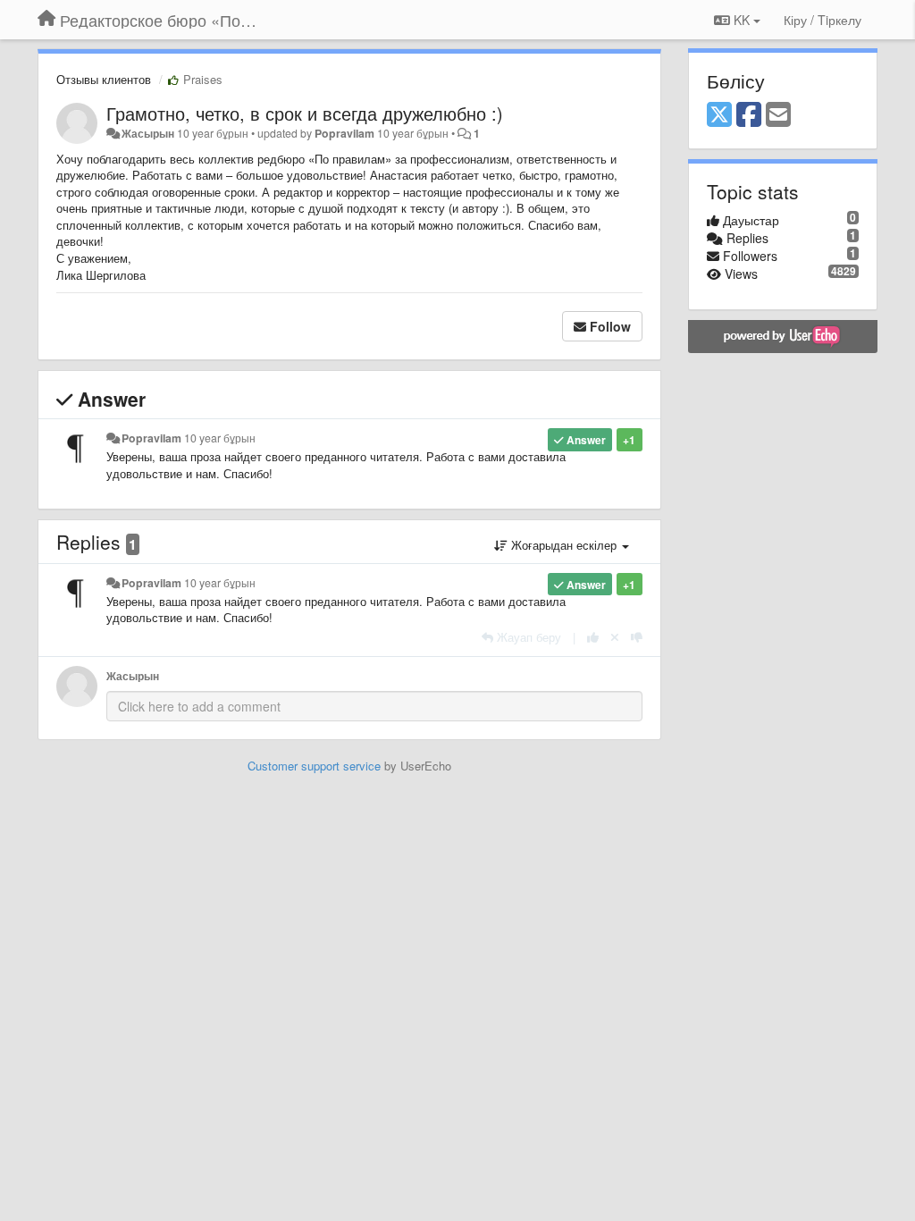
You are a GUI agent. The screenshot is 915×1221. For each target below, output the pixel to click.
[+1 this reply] (593, 636)
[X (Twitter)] (719, 115)
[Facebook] (748, 115)
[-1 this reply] (636, 636)
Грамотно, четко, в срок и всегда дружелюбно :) (304, 113)
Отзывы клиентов (103, 79)
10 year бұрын (220, 438)
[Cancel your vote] (614, 636)
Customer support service (314, 765)
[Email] (778, 115)
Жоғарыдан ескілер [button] (564, 544)
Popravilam (344, 133)
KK (741, 20)
